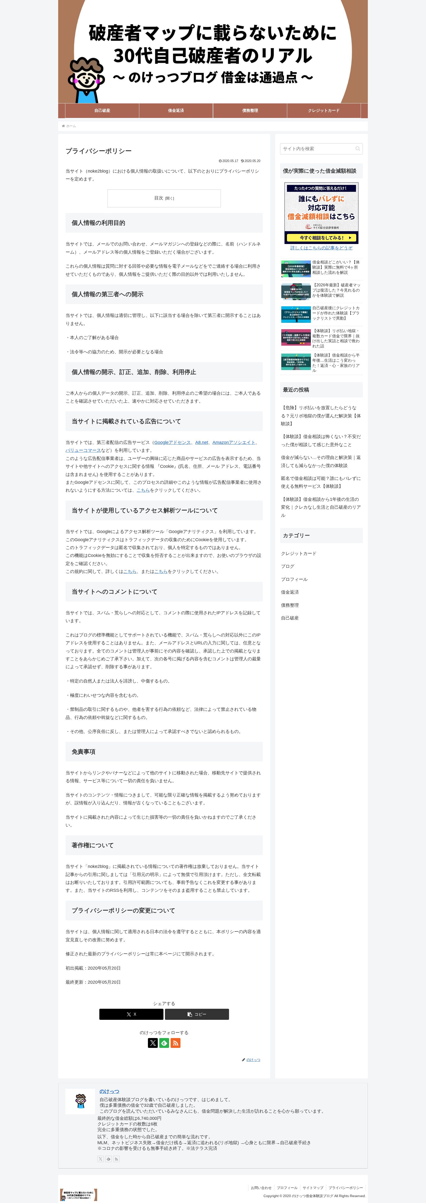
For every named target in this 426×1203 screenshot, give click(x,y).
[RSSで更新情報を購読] (175, 1043)
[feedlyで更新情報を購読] (164, 1043)
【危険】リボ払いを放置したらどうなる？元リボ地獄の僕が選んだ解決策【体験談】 (321, 415)
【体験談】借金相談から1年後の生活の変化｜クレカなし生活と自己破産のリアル (321, 507)
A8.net (201, 442)
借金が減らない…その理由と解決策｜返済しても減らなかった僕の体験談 (321, 461)
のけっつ (109, 1091)
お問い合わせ (261, 1188)
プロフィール (287, 1188)
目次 (158, 197)
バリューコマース (83, 450)
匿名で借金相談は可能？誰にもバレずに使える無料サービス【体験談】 (321, 482)
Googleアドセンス (172, 442)
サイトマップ (313, 1188)
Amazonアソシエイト (234, 442)
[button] (197, 1014)
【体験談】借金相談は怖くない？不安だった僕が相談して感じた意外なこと (321, 440)
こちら (143, 490)
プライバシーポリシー (346, 1188)
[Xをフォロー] (153, 1043)
